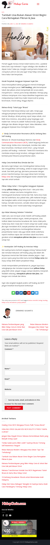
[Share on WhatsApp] (13, 293)
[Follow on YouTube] (10, 515)
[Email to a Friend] (25, 293)
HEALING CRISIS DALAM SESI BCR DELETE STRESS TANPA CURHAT (24, 430)
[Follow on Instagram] (7, 515)
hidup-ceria (5, 302)
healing (45, 300)
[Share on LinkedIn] (33, 293)
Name (7, 369)
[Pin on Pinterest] (29, 293)
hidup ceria (6, 177)
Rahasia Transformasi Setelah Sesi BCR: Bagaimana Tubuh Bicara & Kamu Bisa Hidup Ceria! (24, 471)
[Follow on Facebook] (3, 515)
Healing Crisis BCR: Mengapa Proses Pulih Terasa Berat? (23, 425)
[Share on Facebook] (17, 293)
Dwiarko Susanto (27, 24)
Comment (9, 349)
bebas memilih (33, 300)
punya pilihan (21, 302)
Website (8, 389)
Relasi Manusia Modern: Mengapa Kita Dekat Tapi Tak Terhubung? (38, 327)
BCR (3, 12)
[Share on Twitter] (21, 293)
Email (7, 379)
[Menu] (38, 4)
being (40, 300)
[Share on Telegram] (36, 293)
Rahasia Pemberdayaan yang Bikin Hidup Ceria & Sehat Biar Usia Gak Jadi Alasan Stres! (13, 327)
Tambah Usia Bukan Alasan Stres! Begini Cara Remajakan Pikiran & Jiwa (24, 457)
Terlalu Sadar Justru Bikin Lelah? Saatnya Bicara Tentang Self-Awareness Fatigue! (23, 444)
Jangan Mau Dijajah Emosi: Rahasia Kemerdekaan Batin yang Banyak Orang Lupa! (25, 437)
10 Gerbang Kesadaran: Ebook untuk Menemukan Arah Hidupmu (23, 478)
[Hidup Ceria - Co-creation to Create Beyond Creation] (18, 4)
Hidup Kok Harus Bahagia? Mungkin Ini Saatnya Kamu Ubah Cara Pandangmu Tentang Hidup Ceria (25, 485)
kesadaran (13, 302)
